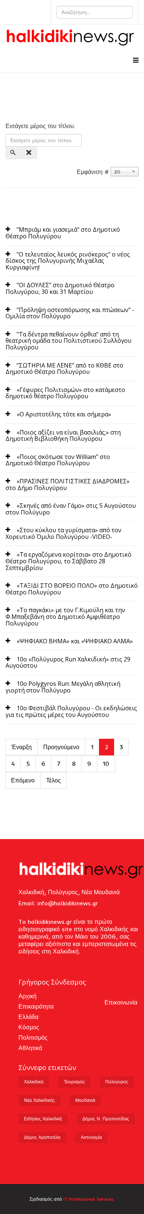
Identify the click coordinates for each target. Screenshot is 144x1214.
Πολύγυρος (116, 1081)
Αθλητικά (30, 1048)
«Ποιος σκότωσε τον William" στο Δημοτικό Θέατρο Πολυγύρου (58, 460)
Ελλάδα (28, 1016)
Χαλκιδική (34, 1081)
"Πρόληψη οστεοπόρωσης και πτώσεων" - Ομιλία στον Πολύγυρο (70, 313)
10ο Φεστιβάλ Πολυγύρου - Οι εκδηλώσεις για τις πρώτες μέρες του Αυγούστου (71, 711)
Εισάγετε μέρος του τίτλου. (41, 126)
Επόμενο (23, 780)
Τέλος (53, 780)
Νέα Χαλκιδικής (39, 1100)
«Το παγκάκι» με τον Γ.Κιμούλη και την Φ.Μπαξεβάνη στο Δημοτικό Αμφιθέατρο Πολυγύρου (65, 616)
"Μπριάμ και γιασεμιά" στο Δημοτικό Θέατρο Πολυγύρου (63, 232)
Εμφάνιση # (93, 171)
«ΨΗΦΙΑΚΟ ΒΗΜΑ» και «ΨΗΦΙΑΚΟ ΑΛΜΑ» (75, 641)
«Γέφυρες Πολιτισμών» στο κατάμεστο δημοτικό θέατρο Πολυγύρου (65, 393)
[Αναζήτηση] (14, 153)
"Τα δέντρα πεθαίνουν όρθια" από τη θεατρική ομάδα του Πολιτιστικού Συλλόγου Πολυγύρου (68, 340)
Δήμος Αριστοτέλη (42, 1137)
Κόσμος (28, 1027)
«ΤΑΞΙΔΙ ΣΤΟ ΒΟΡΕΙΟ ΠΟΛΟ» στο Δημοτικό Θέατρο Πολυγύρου (72, 588)
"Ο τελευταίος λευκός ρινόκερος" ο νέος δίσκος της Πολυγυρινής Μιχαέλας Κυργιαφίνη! (68, 260)
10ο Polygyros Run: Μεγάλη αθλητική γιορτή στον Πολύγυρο (63, 687)
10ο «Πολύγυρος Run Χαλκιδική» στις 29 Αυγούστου (68, 662)
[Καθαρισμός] (29, 153)
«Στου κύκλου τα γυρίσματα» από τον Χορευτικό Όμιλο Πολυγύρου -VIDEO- (63, 533)
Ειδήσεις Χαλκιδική (43, 1118)
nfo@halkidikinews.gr (68, 903)
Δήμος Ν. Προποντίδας (105, 1118)
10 (106, 763)
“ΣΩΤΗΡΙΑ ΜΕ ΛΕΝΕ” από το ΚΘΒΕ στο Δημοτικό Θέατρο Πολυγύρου (64, 368)
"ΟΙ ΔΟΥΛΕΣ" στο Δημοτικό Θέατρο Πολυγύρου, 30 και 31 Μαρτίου (60, 288)
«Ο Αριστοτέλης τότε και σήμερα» (64, 414)
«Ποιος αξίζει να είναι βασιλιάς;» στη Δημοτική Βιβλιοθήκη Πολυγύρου (63, 435)
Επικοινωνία (120, 1002)
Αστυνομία (91, 1137)
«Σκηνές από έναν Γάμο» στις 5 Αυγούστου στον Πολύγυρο (71, 509)
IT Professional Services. (89, 1199)
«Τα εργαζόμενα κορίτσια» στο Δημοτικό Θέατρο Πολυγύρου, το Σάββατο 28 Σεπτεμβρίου (68, 560)
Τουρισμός (74, 1081)
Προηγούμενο (61, 747)
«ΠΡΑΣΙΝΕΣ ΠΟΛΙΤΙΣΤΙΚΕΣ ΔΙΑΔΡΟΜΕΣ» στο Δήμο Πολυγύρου (68, 484)
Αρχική (27, 996)
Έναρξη (21, 747)
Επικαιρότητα (36, 1006)
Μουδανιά (85, 1100)
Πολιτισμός (33, 1037)
